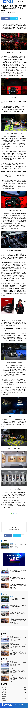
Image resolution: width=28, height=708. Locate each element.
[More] (20, 18)
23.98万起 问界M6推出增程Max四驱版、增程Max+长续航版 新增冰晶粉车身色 (18, 586)
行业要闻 (3, 10)
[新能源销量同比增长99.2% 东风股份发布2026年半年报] (5, 571)
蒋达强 (4, 14)
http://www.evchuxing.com (14, 529)
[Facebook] (16, 2)
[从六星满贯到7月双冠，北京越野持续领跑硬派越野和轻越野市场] (5, 578)
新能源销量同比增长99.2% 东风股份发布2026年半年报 (18, 571)
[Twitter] (20, 2)
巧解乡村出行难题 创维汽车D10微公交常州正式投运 (18, 545)
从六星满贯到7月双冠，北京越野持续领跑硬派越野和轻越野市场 (18, 578)
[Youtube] (22, 2)
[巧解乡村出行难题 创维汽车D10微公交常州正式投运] (5, 546)
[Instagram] (18, 2)
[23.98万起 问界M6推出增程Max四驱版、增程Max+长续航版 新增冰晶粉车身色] (5, 585)
